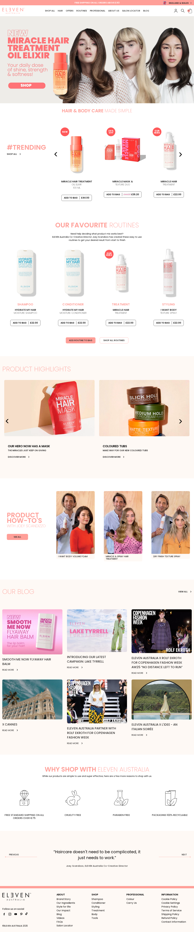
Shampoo (97, 899)
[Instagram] (10, 914)
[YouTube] (15, 914)
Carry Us (131, 903)
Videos (60, 918)
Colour (130, 899)
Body (94, 914)
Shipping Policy (170, 914)
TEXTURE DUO (122, 183)
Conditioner (98, 903)
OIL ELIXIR (76, 184)
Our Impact (63, 910)
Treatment (98, 910)
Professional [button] (97, 10)
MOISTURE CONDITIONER (73, 311)
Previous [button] (56, 154)
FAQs (60, 922)
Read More (8, 669)
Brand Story (64, 899)
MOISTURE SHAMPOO (25, 311)
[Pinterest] (21, 914)
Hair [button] (60, 10)
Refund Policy (169, 918)
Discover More (17, 456)
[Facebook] (4, 914)
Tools (95, 918)
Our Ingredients (66, 903)
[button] (191, 592)
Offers (69, 10)
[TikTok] (27, 914)
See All (17, 536)
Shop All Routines (114, 340)
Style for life (64, 906)
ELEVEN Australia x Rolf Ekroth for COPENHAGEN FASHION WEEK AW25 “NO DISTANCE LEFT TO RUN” (157, 662)
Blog (146, 10)
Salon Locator (131, 10)
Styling (95, 906)
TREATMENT (169, 183)
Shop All (50, 10)
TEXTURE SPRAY (168, 311)
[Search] (182, 10)
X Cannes (9, 724)
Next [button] (180, 154)
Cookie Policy (169, 899)
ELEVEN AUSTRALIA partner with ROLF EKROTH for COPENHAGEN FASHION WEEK (91, 733)
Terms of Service (171, 910)
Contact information (173, 922)
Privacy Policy (169, 906)
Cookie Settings (170, 903)
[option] (97, 59)
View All (183, 591)
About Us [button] (113, 10)
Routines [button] (81, 10)
